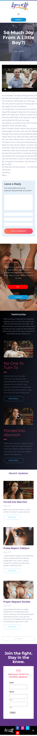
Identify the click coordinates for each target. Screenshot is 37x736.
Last (11, 707)
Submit (12, 712)
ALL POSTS (18, 639)
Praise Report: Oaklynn (16, 548)
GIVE (18, 287)
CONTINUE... (13, 398)
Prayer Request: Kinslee (16, 601)
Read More (12, 517)
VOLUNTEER (18, 297)
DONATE (18, 20)
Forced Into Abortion (15, 502)
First (11, 700)
